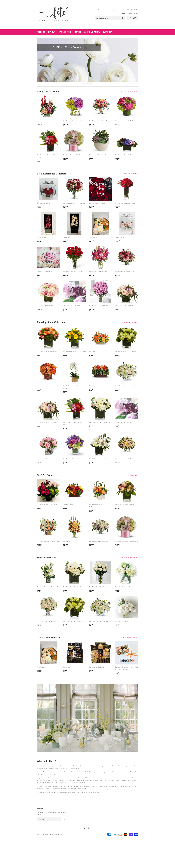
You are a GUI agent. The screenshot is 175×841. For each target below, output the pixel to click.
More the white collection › (129, 557)
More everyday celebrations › (129, 91)
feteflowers (45, 834)
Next (134, 60)
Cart (134, 18)
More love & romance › (131, 174)
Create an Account (133, 13)
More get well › (133, 475)
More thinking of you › (131, 322)
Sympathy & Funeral (92, 32)
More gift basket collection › (129, 638)
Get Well (77, 32)
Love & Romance (65, 32)
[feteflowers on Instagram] (89, 829)
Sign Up (64, 819)
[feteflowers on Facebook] (85, 829)
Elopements (107, 32)
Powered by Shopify (56, 834)
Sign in (123, 13)
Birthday (51, 32)
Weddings (41, 32)
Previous (41, 60)
